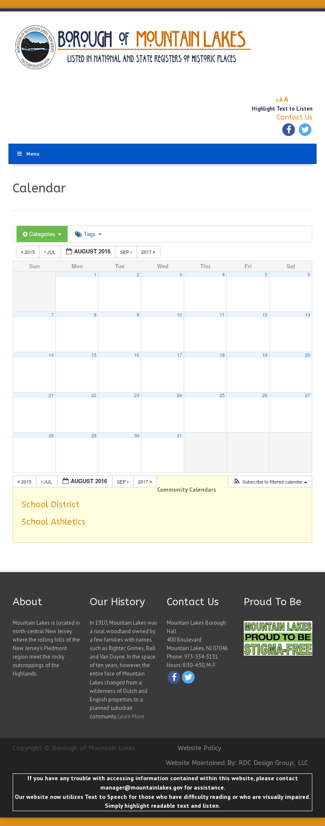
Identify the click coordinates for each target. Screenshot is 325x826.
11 (222, 314)
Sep (125, 251)
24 (179, 395)
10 (179, 314)
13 (307, 314)
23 (136, 395)
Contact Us (294, 117)
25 (222, 395)
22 (93, 395)
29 (93, 435)
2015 (29, 251)
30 (136, 435)
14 (51, 355)
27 (307, 395)
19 (264, 355)
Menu (32, 153)
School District (50, 504)
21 (51, 395)
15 (93, 355)
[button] (270, 481)
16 (136, 355)
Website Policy (199, 748)
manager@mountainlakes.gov (141, 787)
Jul (51, 251)
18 (222, 355)
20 (307, 355)
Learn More (131, 716)
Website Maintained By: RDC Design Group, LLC (237, 763)
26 (264, 395)
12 (264, 314)
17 (179, 355)
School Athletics (53, 522)
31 (179, 435)
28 (51, 435)
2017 (147, 251)
